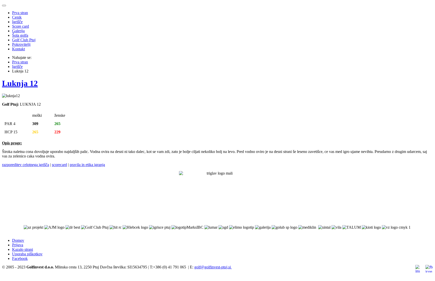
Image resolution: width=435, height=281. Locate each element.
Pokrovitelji (21, 44)
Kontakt (18, 49)
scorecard (59, 165)
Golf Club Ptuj (23, 40)
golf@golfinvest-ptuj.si (212, 267)
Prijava (17, 245)
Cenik (17, 17)
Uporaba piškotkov (27, 254)
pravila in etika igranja (87, 165)
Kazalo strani (22, 249)
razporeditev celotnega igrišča (25, 165)
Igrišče (17, 22)
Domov (18, 240)
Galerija (18, 31)
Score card (20, 26)
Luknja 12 (20, 83)
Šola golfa (20, 35)
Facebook (20, 258)
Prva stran (20, 13)
